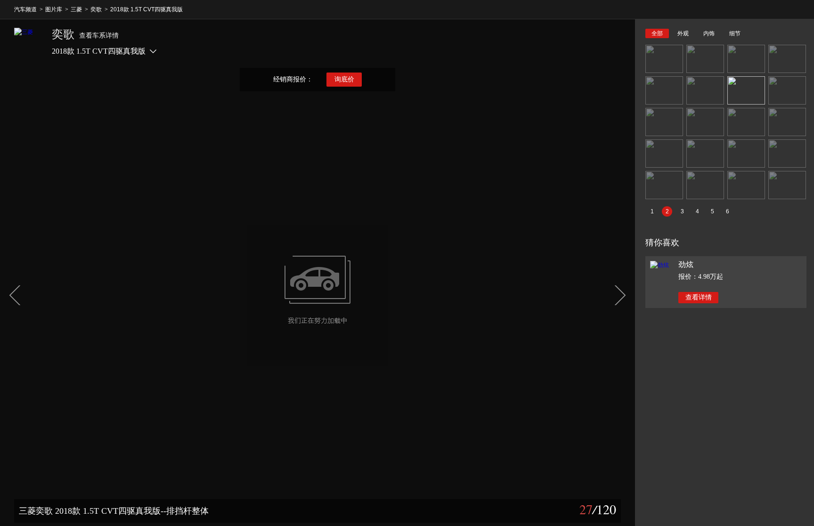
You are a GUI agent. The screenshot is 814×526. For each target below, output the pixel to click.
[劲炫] (659, 265)
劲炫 (685, 264)
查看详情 (698, 297)
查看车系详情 (99, 35)
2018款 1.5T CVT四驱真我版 (146, 9)
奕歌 (96, 9)
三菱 (76, 9)
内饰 (709, 33)
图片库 (53, 9)
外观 (683, 33)
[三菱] (28, 42)
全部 (657, 33)
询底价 (344, 79)
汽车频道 (25, 9)
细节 (735, 33)
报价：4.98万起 (700, 276)
